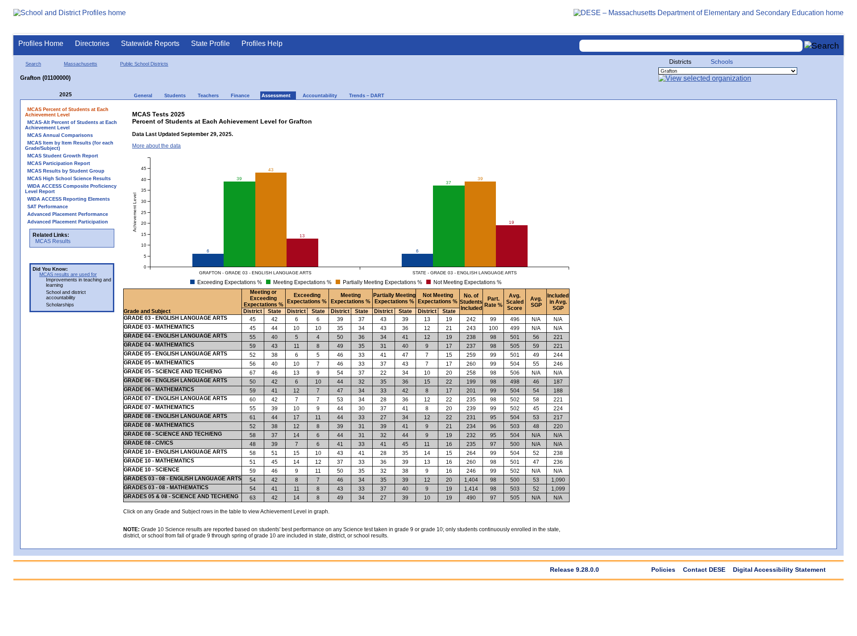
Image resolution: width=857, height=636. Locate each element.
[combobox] (691, 46)
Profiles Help (262, 43)
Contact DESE (704, 569)
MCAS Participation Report (58, 163)
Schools (722, 61)
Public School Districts (144, 63)
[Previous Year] (53, 94)
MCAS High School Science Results (69, 178)
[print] (500, 112)
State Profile (210, 43)
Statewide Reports (150, 43)
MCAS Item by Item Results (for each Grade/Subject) (69, 145)
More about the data (156, 146)
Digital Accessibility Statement (779, 569)
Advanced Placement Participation (67, 221)
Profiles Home (40, 43)
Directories (92, 43)
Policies (663, 569)
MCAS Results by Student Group (65, 170)
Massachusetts (80, 63)
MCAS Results (53, 241)
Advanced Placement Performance (67, 214)
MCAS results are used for (68, 274)
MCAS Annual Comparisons (60, 135)
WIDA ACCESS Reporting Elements (68, 199)
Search (33, 63)
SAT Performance (47, 206)
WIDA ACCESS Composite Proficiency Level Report (70, 188)
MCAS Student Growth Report (62, 155)
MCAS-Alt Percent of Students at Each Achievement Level (71, 125)
